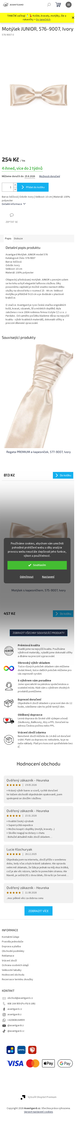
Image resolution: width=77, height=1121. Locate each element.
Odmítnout (26, 577)
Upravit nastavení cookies (38, 1112)
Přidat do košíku (35, 187)
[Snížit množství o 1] (15, 189)
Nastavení (48, 577)
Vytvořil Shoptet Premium (42, 1097)
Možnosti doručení (49, 176)
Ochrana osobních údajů (15, 965)
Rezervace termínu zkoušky (17, 979)
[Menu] (68, 4)
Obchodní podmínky (13, 951)
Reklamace (8, 956)
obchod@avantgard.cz (20, 998)
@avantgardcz (15, 1025)
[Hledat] (49, 4)
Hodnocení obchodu (38, 763)
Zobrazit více (38, 911)
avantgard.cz (14, 1009)
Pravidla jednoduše (12, 942)
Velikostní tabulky (11, 970)
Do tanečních (43, 19)
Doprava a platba (11, 946)
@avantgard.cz (15, 1031)
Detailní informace (12, 204)
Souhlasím (39, 565)
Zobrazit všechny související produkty (38, 632)
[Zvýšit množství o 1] (15, 185)
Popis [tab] (8, 238)
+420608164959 (15, 1020)
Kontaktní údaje (10, 937)
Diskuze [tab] (18, 238)
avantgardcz (14, 1014)
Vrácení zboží (9, 961)
